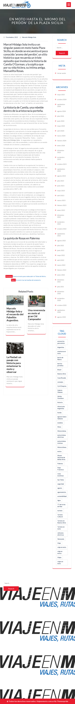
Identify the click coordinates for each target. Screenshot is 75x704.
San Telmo (60, 480)
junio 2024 (60, 121)
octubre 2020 (61, 305)
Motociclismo (61, 447)
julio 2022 (60, 245)
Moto (59, 427)
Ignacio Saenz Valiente (61, 418)
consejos (60, 382)
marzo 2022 (61, 265)
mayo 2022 (61, 255)
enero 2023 (61, 210)
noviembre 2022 (29, 648)
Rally (63, 630)
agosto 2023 (61, 176)
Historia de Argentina (61, 407)
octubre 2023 (61, 164)
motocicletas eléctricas (61, 436)
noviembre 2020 (29, 686)
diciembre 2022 (60, 216)
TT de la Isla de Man (61, 505)
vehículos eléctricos (60, 534)
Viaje (59, 543)
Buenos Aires (61, 374)
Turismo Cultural (60, 516)
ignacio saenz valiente (64, 609)
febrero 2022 (61, 270)
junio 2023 (60, 186)
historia (59, 402)
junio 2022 (60, 250)
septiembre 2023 (29, 620)
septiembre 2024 (29, 588)
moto (64, 620)
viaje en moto (61, 547)
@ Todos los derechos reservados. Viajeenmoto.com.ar (30, 701)
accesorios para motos (61, 342)
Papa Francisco (60, 468)
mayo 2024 (61, 126)
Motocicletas (61, 431)
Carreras (64, 585)
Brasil (59, 370)
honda (59, 412)
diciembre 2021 (60, 281)
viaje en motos (59, 552)
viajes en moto (60, 562)
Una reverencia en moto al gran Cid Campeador (36, 315)
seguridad (60, 484)
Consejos (64, 588)
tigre (59, 500)
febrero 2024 (61, 141)
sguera (59, 488)
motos (59, 451)
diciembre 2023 (60, 151)
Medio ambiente (64, 614)
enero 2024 (61, 145)
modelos (60, 423)
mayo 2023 (61, 190)
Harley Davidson (60, 397)
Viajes (59, 557)
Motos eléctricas (64, 625)
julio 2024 (60, 116)
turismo (59, 510)
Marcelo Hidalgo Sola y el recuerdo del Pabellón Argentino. (15, 314)
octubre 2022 (61, 229)
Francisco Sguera (64, 600)
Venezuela (60, 539)
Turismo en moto (61, 528)
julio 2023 (60, 181)
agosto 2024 (61, 111)
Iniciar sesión (61, 73)
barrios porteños (60, 364)
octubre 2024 (61, 99)
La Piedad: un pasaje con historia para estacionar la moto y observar (14, 364)
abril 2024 (60, 131)
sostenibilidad (62, 496)
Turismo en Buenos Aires (61, 522)
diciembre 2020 (60, 292)
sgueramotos (61, 492)
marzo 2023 (61, 200)
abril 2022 (60, 260)
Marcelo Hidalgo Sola (63, 611)
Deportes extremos (64, 590)
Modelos (64, 617)
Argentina (60, 347)
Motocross (64, 622)
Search (62, 53)
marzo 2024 (61, 136)
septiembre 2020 (29, 692)
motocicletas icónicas (61, 442)
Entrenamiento (64, 593)
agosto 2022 (61, 240)
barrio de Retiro (60, 358)
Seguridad (64, 633)
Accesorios (63, 582)
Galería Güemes (60, 391)
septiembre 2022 (29, 653)
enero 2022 (61, 275)
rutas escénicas (60, 475)
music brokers (63, 628)
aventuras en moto (61, 352)
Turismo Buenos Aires (64, 636)
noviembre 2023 (29, 615)
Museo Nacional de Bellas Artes (61, 457)
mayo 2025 (61, 94)
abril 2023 (60, 195)
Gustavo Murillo (64, 603)
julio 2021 (60, 287)
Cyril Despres (61, 386)
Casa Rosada (61, 378)
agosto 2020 (61, 317)
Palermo (60, 463)
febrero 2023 (61, 205)
